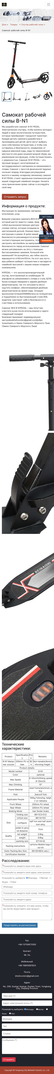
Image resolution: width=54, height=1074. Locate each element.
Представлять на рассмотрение (20, 925)
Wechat (44, 878)
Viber (13, 882)
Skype (5, 882)
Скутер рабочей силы (32, 24)
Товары (13, 24)
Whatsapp (32, 878)
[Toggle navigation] (48, 4)
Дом (4, 24)
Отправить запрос (15, 196)
